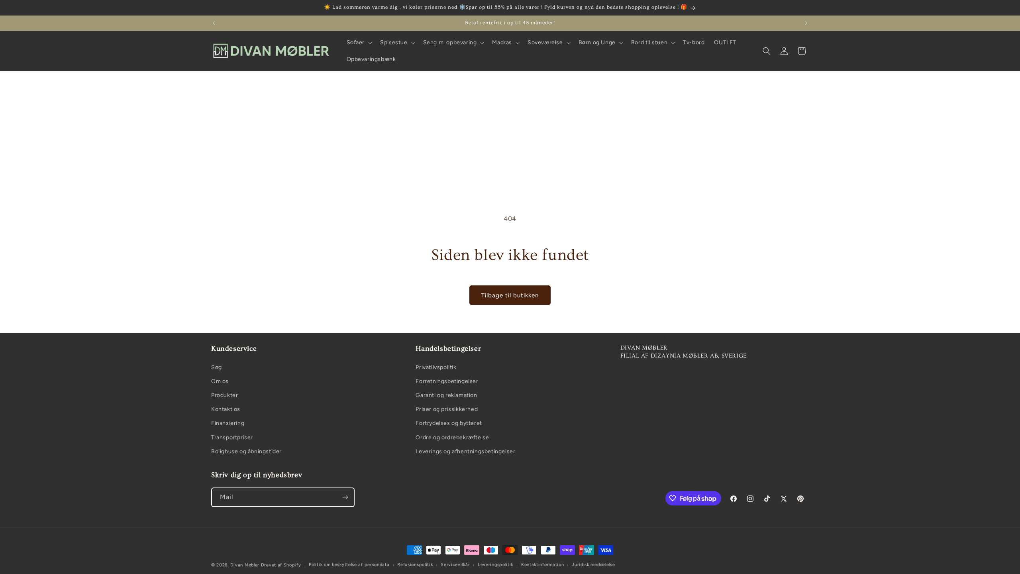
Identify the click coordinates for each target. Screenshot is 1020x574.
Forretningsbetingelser (447, 381)
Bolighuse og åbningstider (246, 451)
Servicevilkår (455, 564)
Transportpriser (232, 437)
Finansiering (227, 423)
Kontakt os (225, 409)
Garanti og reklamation (446, 395)
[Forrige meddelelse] (214, 23)
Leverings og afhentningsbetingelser (465, 451)
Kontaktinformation (542, 564)
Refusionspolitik (415, 564)
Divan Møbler (244, 565)
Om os (220, 381)
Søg (216, 367)
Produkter (224, 395)
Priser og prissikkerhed (447, 409)
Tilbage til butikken (510, 295)
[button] (359, 42)
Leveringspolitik (495, 564)
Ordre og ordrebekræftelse (452, 437)
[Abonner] (345, 497)
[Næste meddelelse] (806, 23)
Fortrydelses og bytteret (449, 423)
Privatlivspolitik (436, 367)
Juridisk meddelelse (593, 564)
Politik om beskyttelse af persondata (349, 564)
